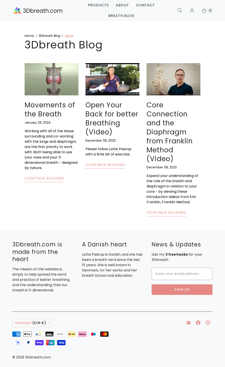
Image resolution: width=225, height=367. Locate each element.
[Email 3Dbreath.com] (188, 323)
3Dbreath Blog (49, 36)
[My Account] (192, 10)
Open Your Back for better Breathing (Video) (111, 118)
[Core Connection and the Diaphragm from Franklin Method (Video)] (173, 79)
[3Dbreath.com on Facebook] (198, 323)
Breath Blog (121, 15)
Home (29, 36)
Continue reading (44, 178)
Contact (145, 5)
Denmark (30, 322)
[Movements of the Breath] (51, 79)
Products (98, 5)
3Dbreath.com (38, 357)
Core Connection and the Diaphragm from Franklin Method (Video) (170, 132)
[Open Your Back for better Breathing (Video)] (112, 79)
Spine (69, 36)
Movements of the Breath (50, 109)
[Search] (180, 10)
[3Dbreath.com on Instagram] (208, 323)
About (122, 5)
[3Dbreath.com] (37, 10)
